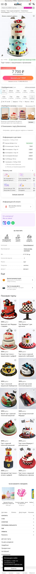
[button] (32, 113)
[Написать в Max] (4, 223)
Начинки (31, 512)
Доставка (4, 512)
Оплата (13, 512)
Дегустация (22, 512)
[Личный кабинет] (6, 4)
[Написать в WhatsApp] (13, 223)
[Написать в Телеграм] (8, 223)
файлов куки (18, 564)
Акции (18, 572)
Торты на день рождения (28, 249)
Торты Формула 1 (29, 245)
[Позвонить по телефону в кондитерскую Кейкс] (33, 4)
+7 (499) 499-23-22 (23, 81)
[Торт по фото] (33, 7)
